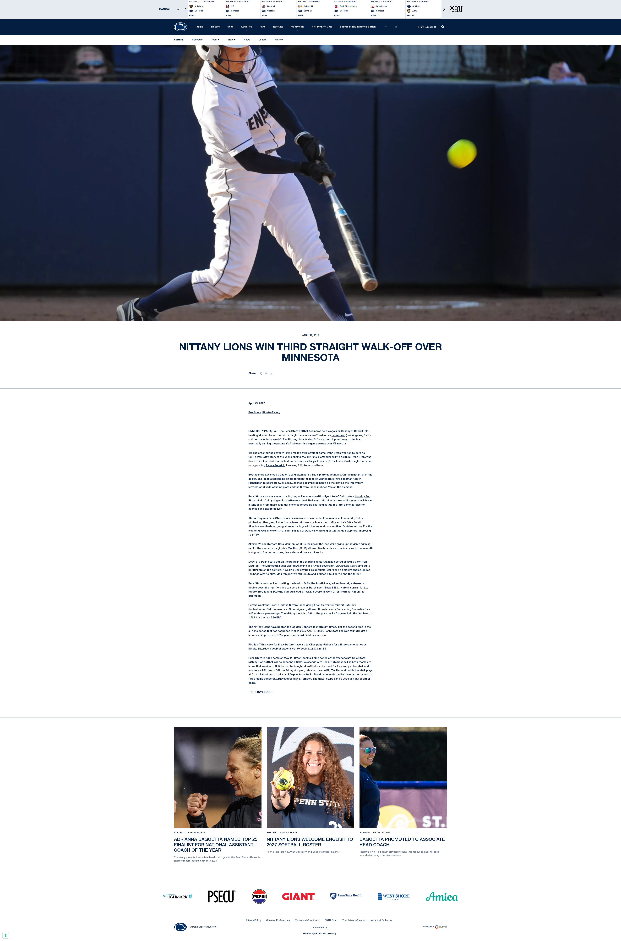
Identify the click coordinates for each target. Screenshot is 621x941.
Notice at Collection (381, 920)
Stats (230, 40)
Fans (262, 27)
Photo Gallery (271, 413)
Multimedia (297, 27)
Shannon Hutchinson (310, 588)
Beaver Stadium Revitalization (358, 27)
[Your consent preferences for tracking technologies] (6, 935)
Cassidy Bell (362, 497)
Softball (179, 833)
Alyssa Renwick (275, 466)
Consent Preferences (278, 920)
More (278, 40)
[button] (185, 9)
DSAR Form (331, 920)
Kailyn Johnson (318, 461)
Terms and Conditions (307, 920)
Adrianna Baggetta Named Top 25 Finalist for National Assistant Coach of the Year (215, 845)
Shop (230, 27)
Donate (262, 40)
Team (214, 40)
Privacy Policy (253, 920)
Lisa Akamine (331, 518)
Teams (199, 27)
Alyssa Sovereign (323, 566)
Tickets (215, 27)
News (247, 40)
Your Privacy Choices (353, 920)
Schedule (197, 40)
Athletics (246, 27)
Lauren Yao (338, 435)
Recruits (278, 27)
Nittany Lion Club (322, 27)
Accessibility (319, 928)
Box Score (254, 413)
